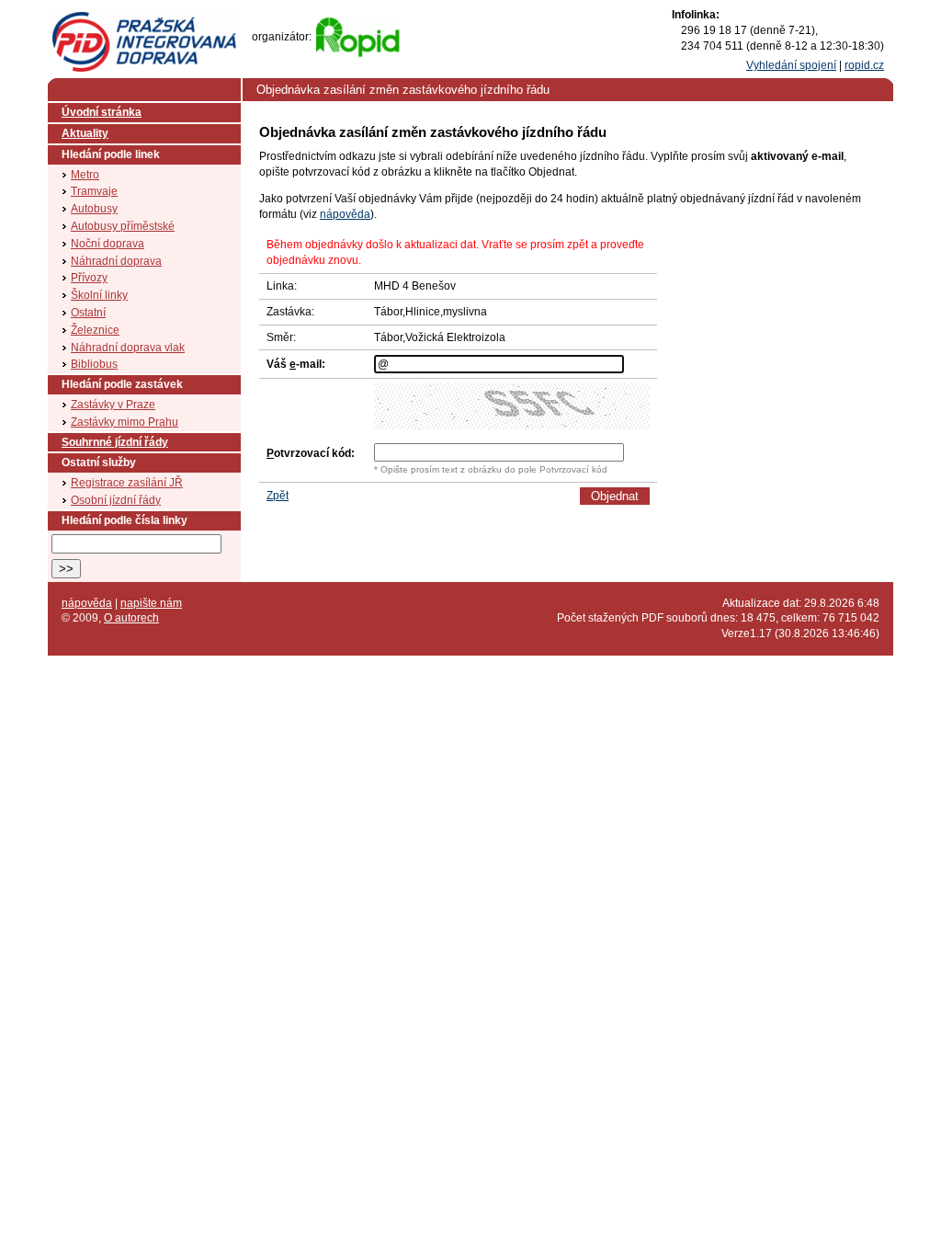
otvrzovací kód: (310, 453)
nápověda (345, 214)
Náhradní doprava (116, 261)
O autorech (131, 617)
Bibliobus (94, 364)
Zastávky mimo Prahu (124, 422)
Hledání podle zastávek (122, 384)
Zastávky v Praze (113, 404)
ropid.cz (864, 65)
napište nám (151, 603)
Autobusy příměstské (123, 226)
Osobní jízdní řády (116, 500)
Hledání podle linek (111, 154)
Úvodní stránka (102, 112)
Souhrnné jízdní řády (115, 442)
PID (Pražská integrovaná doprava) (143, 19)
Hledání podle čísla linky (124, 520)
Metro (85, 174)
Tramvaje (94, 191)
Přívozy (89, 277)
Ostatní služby (99, 462)
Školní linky (99, 295)
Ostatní (88, 312)
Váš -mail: (295, 364)
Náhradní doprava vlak (128, 347)
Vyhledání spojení (791, 65)
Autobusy (94, 208)
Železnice (95, 330)
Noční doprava (107, 243)
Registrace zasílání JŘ (127, 482)
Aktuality (85, 133)
